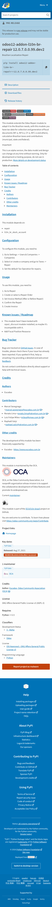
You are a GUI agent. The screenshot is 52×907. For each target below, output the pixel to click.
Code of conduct (24, 801)
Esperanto (47, 883)
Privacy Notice (24, 805)
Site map (26, 852)
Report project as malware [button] (26, 666)
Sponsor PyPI (26, 774)
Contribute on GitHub (25, 766)
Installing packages (25, 701)
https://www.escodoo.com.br (27, 449)
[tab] (26, 85)
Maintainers (11, 205)
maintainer (15, 495)
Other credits (12, 202)
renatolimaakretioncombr (31, 413)
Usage (7, 179)
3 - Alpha (10, 629)
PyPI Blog (25, 732)
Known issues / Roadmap (15, 183)
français (33, 878)
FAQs (26, 716)
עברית (38, 883)
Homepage (11, 533)
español (25, 878)
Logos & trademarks (26, 743)
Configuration (10, 175)
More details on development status (29, 160)
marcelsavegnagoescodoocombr (22, 409)
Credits (7, 190)
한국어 (28, 885)
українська (27, 880)
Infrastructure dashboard (25, 736)
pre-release (22, 30)
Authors (9, 194)
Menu (42, 5)
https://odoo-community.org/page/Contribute (27, 520)
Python (9, 657)
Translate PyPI (24, 770)
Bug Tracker (9, 186)
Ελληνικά (37, 880)
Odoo (8, 638)
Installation (9, 171)
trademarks (22, 842)
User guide (25, 708)
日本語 (41, 878)
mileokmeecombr (31, 417)
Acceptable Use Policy (25, 808)
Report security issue (26, 797)
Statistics (26, 739)
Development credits (24, 777)
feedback (6, 361)
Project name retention (25, 712)
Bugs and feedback (26, 763)
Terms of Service (24, 794)
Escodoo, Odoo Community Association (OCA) (23, 590)
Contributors (12, 198)
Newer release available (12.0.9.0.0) (20, 555)
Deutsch (46, 880)
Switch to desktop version (26, 865)
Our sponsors (26, 747)
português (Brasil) (14, 880)
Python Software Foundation (33, 843)
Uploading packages (24, 705)
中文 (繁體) (20, 883)
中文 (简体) (10, 883)
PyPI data (7, 546)
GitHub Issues (27, 348)
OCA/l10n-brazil (33, 508)
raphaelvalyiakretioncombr (19, 424)
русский (30, 883)
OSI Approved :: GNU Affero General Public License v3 (25, 648)
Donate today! (26, 834)
